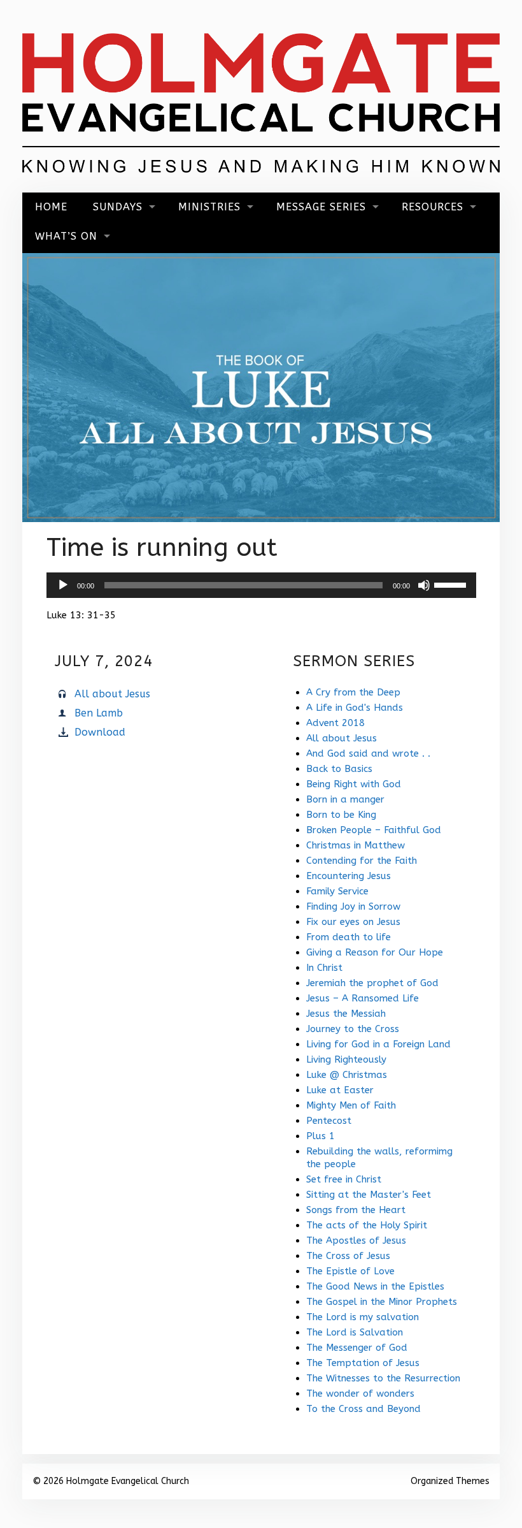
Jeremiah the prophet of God (372, 983)
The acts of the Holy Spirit (366, 1225)
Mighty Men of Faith (351, 1105)
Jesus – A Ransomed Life (362, 998)
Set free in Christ (343, 1179)
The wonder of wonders (360, 1393)
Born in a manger (345, 799)
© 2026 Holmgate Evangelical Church (110, 1481)
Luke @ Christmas (346, 1075)
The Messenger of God (356, 1347)
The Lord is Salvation (354, 1332)
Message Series (321, 207)
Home (51, 207)
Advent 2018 (335, 723)
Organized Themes (450, 1481)
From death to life (348, 937)
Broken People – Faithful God (373, 830)
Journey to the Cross (352, 1029)
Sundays (118, 207)
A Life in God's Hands (354, 707)
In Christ (324, 967)
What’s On (66, 236)
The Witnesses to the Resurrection (383, 1378)
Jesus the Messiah (346, 1013)
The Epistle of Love (350, 1271)
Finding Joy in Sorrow (353, 906)
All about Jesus (112, 694)
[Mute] (424, 585)
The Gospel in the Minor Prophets (381, 1301)
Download (99, 732)
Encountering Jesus (348, 876)
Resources (432, 207)
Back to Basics (339, 769)
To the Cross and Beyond (363, 1409)
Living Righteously (346, 1059)
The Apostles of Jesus (356, 1240)
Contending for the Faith (361, 860)
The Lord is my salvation (362, 1317)
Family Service (337, 891)
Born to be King (341, 814)
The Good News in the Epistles (375, 1286)
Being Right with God (353, 784)
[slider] (452, 583)
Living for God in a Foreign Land (378, 1044)
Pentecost (328, 1120)
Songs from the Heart (356, 1210)
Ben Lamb (98, 713)
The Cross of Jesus (348, 1256)
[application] (261, 585)
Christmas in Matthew (355, 845)
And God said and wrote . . (368, 753)
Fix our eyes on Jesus (353, 922)
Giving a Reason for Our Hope (374, 952)
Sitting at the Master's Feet (368, 1194)
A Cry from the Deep (353, 692)
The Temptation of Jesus (363, 1363)
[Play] (63, 585)
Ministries (209, 207)
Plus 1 (320, 1136)
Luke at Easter (340, 1090)
